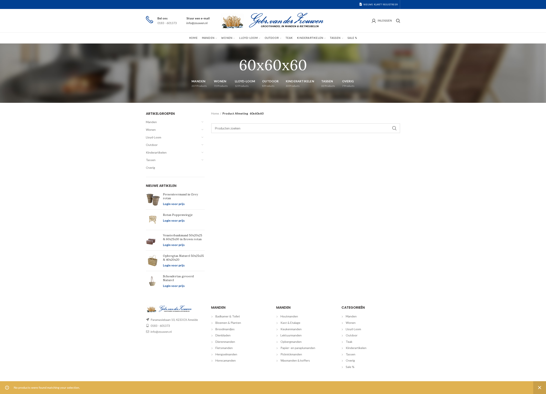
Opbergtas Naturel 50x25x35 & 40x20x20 (183, 258)
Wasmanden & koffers (295, 360)
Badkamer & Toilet (227, 316)
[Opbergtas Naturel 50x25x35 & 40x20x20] (153, 261)
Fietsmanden (224, 348)
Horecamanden (225, 360)
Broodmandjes (225, 329)
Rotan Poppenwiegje (178, 215)
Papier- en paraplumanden (297, 348)
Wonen (151, 129)
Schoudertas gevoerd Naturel (178, 278)
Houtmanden (289, 316)
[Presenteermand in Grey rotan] (153, 199)
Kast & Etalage (290, 322)
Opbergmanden (291, 341)
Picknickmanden (291, 354)
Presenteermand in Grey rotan (180, 196)
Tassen (150, 160)
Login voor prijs (174, 204)
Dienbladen (223, 335)
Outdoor (152, 145)
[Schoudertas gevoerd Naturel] (153, 281)
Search (394, 128)
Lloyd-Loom (153, 137)
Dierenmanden (225, 341)
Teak (349, 341)
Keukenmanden (291, 329)
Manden (151, 122)
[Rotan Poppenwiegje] (153, 220)
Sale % (350, 367)
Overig (150, 167)
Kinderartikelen (156, 152)
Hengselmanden (226, 354)
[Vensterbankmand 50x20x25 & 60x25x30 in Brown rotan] (153, 240)
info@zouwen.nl (197, 23)
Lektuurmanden (291, 335)
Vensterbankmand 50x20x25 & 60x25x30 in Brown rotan (182, 237)
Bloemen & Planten (228, 322)
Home (215, 113)
